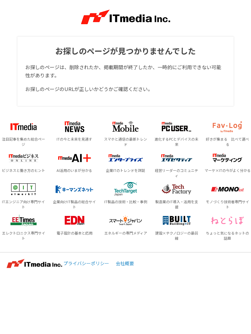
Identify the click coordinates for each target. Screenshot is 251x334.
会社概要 (125, 263)
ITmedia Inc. (34, 263)
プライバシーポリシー (86, 263)
